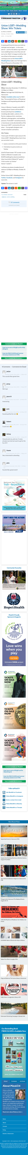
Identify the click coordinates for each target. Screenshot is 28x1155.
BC (2, 194)
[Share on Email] (12, 41)
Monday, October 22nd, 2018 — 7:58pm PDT (16, 374)
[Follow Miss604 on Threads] (14, 14)
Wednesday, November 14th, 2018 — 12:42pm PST (15, 467)
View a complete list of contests (13, 358)
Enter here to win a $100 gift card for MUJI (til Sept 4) (13, 348)
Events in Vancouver (8, 1133)
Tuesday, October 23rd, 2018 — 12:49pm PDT (16, 412)
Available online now (12, 97)
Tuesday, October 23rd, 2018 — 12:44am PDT (16, 399)
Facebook (9, 177)
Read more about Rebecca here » (12, 1112)
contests (5, 194)
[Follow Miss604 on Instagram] (12, 14)
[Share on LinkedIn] (9, 41)
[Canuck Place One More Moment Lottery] (14, 643)
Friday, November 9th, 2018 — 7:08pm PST (16, 453)
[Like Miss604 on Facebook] (17, 14)
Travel (11, 10)
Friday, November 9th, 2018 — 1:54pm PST (16, 437)
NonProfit (3, 10)
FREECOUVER (16, 7)
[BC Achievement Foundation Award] (14, 683)
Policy (4, 1130)
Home (4, 1119)
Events (16, 10)
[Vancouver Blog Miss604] (14, 2)
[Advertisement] (14, 277)
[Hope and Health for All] (14, 601)
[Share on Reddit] (16, 41)
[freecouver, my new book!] (14, 1077)
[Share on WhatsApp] (19, 41)
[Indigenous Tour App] (14, 580)
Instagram (19, 177)
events (8, 197)
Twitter (3, 177)
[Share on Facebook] (2, 41)
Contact (25, 10)
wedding (12, 197)
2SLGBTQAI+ (4, 197)
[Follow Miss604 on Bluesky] (9, 14)
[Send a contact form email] (19, 14)
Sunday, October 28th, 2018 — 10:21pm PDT (16, 424)
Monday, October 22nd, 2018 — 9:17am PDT (7, 35)
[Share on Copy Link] (22, 41)
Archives (22, 1081)
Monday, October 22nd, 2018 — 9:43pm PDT (16, 387)
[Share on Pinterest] (6, 41)
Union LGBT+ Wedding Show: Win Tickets (13, 27)
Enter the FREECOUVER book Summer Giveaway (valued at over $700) (12, 354)
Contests (14, 1081)
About (20, 10)
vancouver (10, 194)
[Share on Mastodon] (26, 41)
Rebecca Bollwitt (7, 31)
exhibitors (18, 112)
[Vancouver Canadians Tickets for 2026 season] (14, 18)
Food (7, 10)
